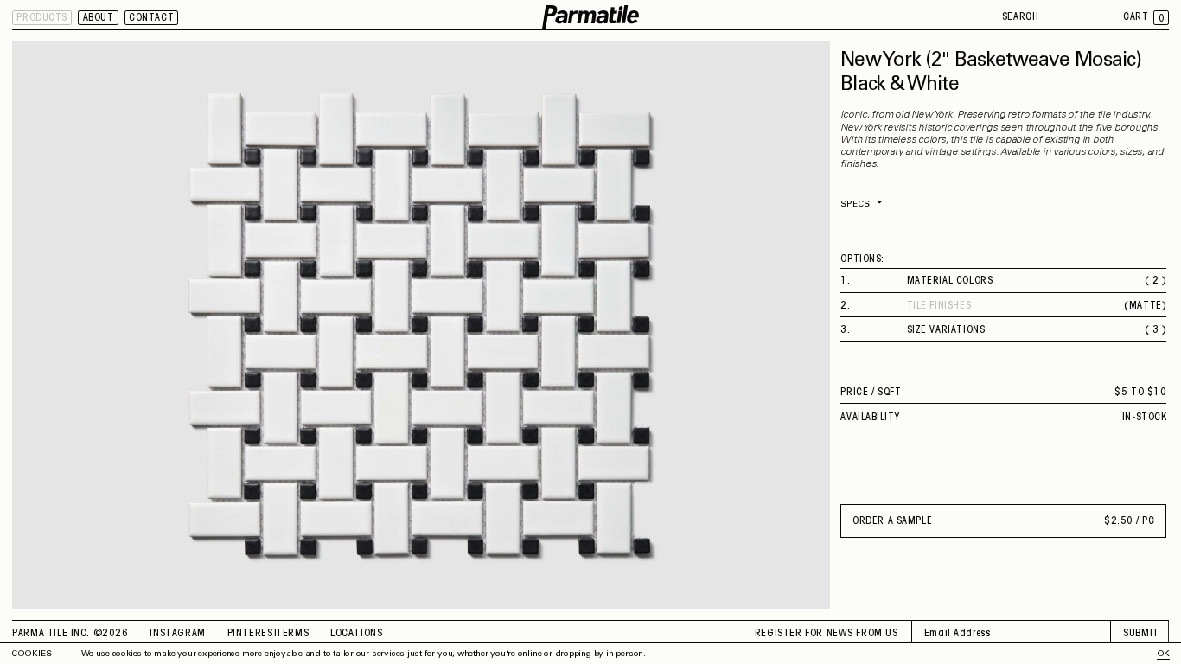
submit (1141, 633)
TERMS (292, 633)
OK (1164, 654)
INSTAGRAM (177, 633)
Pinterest (253, 633)
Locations (356, 633)
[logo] (590, 17)
